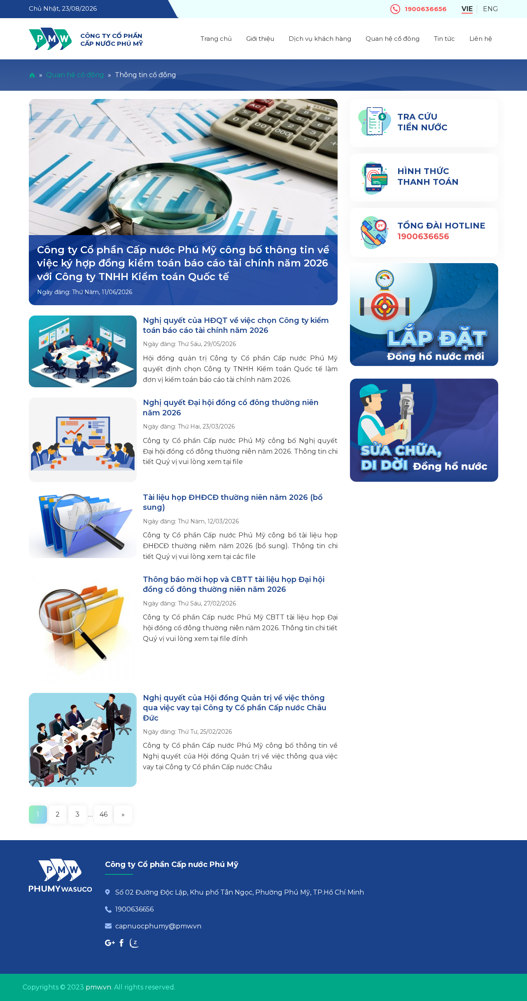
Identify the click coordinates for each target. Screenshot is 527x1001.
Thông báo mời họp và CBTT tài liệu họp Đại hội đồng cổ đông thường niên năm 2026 (233, 584)
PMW (50, 38)
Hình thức (428, 176)
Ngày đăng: (54, 292)
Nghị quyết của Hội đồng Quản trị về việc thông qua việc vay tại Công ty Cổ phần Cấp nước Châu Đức (234, 708)
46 (103, 814)
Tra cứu (422, 122)
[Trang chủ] (32, 75)
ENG (490, 9)
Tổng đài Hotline (441, 226)
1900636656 (426, 9)
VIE (467, 9)
